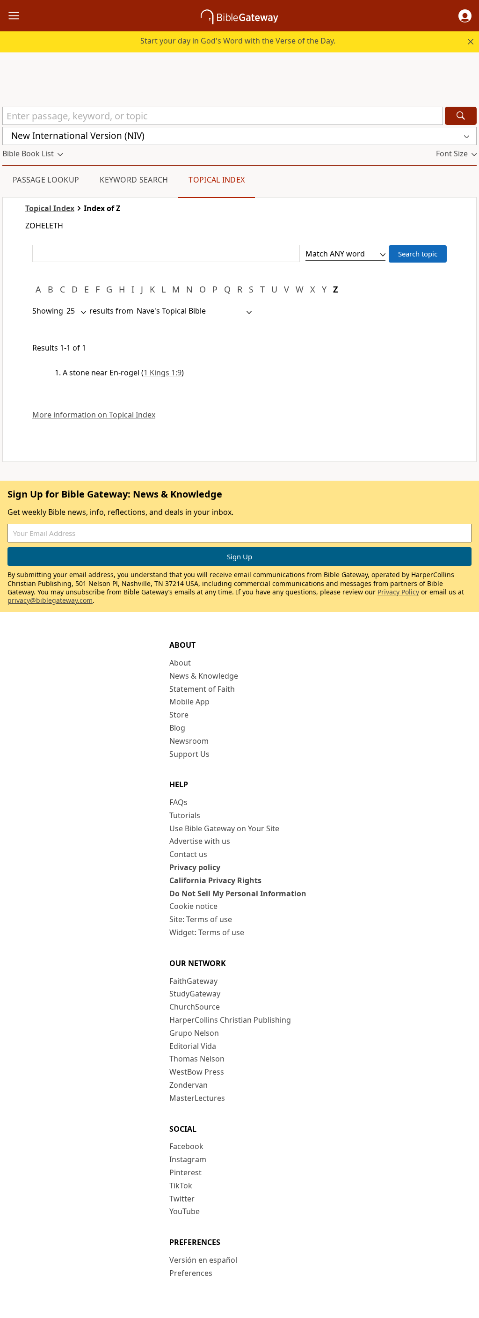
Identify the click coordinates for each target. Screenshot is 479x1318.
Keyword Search (134, 180)
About (180, 663)
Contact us (188, 854)
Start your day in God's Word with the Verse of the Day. (237, 41)
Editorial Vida (192, 1046)
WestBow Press (196, 1072)
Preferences (190, 1273)
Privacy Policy (398, 591)
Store (179, 715)
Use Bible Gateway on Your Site (224, 828)
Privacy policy (194, 867)
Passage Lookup (46, 180)
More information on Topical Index (93, 415)
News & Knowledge (203, 676)
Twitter (182, 1199)
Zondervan (188, 1085)
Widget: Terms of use (206, 932)
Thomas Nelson (197, 1059)
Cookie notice (193, 906)
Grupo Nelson (194, 1033)
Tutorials (184, 815)
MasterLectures (197, 1098)
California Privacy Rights (215, 880)
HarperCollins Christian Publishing (230, 1020)
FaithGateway (193, 981)
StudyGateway (194, 993)
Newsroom (189, 741)
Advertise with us (199, 841)
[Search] (461, 116)
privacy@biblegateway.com (50, 600)
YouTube (184, 1211)
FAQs (178, 802)
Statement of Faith (202, 689)
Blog (177, 728)
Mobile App (189, 701)
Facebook (186, 1146)
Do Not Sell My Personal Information (237, 893)
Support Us (189, 754)
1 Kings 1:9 (162, 372)
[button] (465, 15)
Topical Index (217, 180)
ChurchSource (194, 1007)
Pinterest (185, 1172)
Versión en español (203, 1260)
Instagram (187, 1159)
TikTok (180, 1185)
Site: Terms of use (200, 919)
